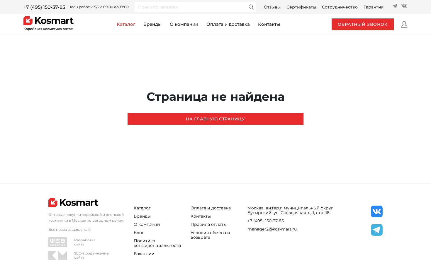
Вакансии (144, 253)
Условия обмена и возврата (210, 235)
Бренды (152, 24)
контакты (269, 24)
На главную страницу (215, 119)
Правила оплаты (209, 224)
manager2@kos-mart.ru (272, 229)
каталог (126, 24)
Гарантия (374, 7)
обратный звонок (363, 24)
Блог (139, 232)
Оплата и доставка (228, 24)
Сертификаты (301, 7)
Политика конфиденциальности (157, 243)
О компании (184, 24)
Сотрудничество (340, 7)
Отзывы (272, 7)
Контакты (201, 216)
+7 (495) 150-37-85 (44, 7)
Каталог (142, 208)
